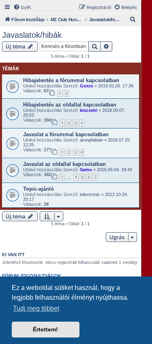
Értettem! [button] (45, 329)
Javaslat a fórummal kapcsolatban (66, 134)
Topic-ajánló (38, 189)
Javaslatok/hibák (32, 34)
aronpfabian (91, 139)
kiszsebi (88, 110)
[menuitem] (22, 7)
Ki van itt (13, 254)
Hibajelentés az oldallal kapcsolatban (69, 105)
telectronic (90, 194)
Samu (86, 169)
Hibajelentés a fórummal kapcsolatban (71, 80)
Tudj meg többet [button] (36, 308)
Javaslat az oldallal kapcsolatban (64, 164)
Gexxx (86, 85)
